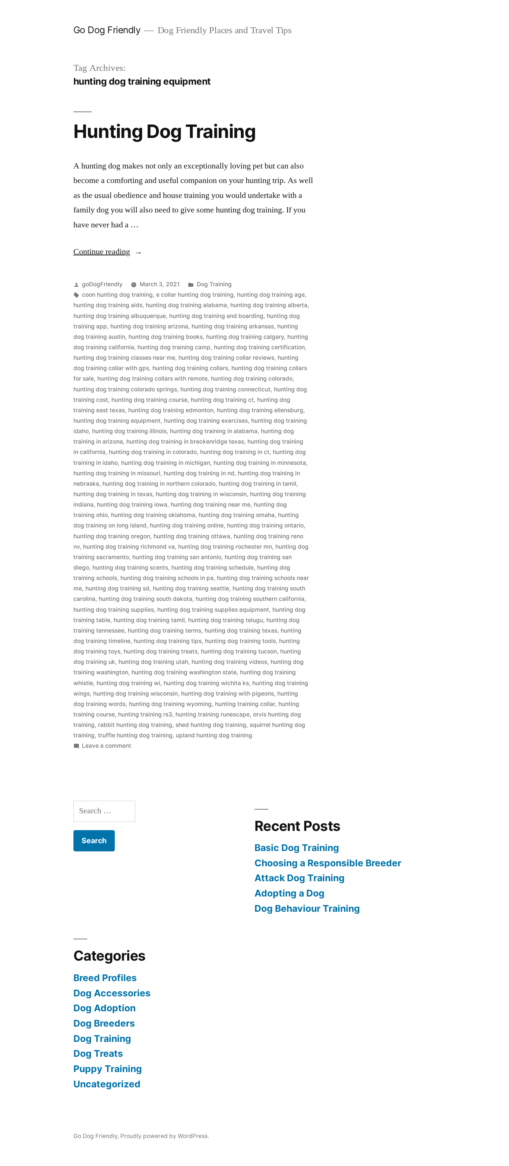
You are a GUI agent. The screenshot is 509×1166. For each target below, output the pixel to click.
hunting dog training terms (164, 630)
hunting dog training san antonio (176, 557)
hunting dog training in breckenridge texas (185, 441)
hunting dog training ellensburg (260, 410)
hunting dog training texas (241, 630)
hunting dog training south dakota (145, 598)
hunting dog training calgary (245, 336)
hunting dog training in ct (234, 452)
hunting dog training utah (153, 661)
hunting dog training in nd (199, 473)
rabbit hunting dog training (135, 724)
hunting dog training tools (240, 641)
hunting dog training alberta (268, 305)
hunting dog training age (271, 294)
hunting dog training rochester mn (225, 546)
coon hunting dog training (117, 294)
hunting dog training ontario (265, 525)
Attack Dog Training (300, 877)
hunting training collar (245, 704)
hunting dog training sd (117, 588)
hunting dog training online (187, 525)
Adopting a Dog (290, 893)
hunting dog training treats (160, 651)
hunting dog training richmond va (129, 546)
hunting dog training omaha (237, 515)
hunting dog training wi (128, 683)
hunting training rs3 (145, 714)
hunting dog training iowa (132, 504)
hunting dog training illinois (129, 431)
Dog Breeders (104, 1023)
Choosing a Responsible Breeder (328, 863)
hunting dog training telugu (225, 620)
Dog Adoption (104, 1008)
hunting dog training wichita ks (206, 683)
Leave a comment (106, 745)
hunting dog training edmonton (171, 410)
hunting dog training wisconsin (135, 693)
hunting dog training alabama (186, 305)
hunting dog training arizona (149, 326)
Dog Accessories (112, 993)
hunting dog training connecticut (225, 389)
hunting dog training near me (210, 504)
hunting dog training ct (222, 399)
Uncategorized (106, 1084)
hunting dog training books (166, 336)
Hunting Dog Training (164, 131)
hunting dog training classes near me (124, 357)
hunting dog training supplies (113, 609)
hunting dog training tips (168, 641)
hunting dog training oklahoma (153, 515)
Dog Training (214, 284)
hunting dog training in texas (112, 494)
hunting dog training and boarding (216, 315)
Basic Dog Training (297, 847)
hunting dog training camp (174, 347)
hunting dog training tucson (239, 651)
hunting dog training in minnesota (260, 462)
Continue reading (107, 251)
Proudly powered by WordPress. (164, 1136)
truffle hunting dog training (135, 735)
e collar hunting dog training (195, 294)
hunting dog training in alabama (213, 431)
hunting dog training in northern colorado (158, 483)
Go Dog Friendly (107, 29)
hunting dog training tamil (149, 620)
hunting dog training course (149, 399)
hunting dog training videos (229, 661)
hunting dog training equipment (117, 420)
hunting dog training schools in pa (167, 578)
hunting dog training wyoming (170, 704)
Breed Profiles (105, 977)
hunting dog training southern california (250, 598)
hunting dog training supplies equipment (213, 609)
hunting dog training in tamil (257, 483)
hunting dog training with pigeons (227, 693)
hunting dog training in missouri (116, 473)
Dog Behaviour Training (307, 908)
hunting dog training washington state (184, 672)
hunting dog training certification (259, 347)
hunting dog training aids (107, 305)
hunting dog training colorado (252, 378)
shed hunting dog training (211, 724)
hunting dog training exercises (206, 420)
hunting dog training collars (190, 368)
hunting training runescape (213, 714)
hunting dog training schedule (212, 567)
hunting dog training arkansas (233, 326)
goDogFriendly (102, 284)
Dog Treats (98, 1053)
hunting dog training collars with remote (152, 378)
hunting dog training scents (130, 567)
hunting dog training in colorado (153, 452)
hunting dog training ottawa (192, 536)
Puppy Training (107, 1068)
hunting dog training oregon (111, 536)
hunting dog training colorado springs (125, 389)
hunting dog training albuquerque (119, 315)
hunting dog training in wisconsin (201, 494)
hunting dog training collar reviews (226, 357)
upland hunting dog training (214, 735)
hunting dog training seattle (191, 588)
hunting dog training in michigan (165, 462)
